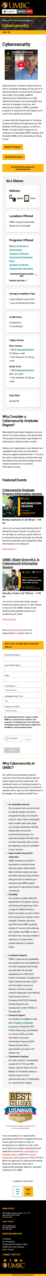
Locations (6, 1239)
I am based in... (10, 686)
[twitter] (5, 1260)
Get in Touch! (8, 1249)
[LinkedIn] (21, 1260)
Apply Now (28, 1191)
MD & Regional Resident (22, 349)
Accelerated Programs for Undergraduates (23, 168)
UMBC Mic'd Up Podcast (13, 1247)
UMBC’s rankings (24, 1126)
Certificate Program (14, 157)
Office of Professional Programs (17, 20)
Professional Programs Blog (14, 1244)
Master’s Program (13, 147)
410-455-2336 (7, 1217)
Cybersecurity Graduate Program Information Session (22, 492)
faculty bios (23, 1157)
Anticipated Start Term (13, 696)
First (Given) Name (12, 655)
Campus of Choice (11, 706)
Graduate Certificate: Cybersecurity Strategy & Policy (21, 257)
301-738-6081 (7, 1229)
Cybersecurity (15, 25)
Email (6, 675)
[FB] (10, 1260)
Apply (29, 11)
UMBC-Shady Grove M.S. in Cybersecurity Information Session (20, 563)
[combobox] (23, 700)
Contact (21, 11)
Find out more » (9, 549)
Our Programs (8, 1241)
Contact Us (18, 1191)
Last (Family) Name (12, 665)
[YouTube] (15, 1260)
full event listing (17, 630)
